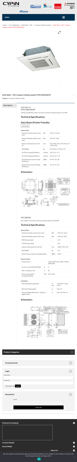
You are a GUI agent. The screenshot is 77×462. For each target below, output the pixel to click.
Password (7, 380)
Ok (39, 459)
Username (7, 375)
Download (25, 126)
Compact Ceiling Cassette (43, 25)
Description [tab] (7, 105)
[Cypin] (11, 4)
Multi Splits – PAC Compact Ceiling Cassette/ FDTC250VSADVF (72, 96)
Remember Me (10, 386)
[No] (74, 457)
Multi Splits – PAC (27, 25)
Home (5, 25)
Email (15, 399)
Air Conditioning (14, 25)
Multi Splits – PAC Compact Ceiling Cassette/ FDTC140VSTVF (74, 96)
